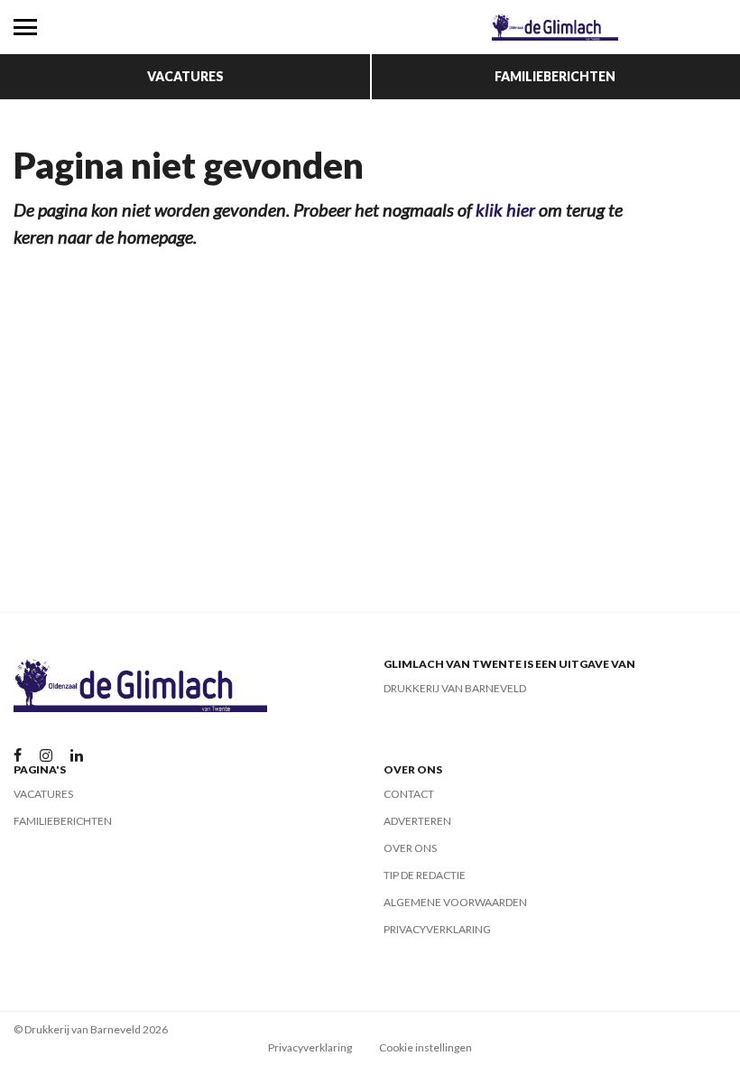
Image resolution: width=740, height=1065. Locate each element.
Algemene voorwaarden (455, 902)
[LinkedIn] (76, 756)
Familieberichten (555, 76)
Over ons (410, 848)
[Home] (555, 27)
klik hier (505, 209)
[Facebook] (18, 756)
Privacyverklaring (437, 929)
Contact (409, 794)
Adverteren (417, 821)
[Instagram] (46, 756)
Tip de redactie (425, 875)
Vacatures (185, 76)
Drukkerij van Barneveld (455, 688)
